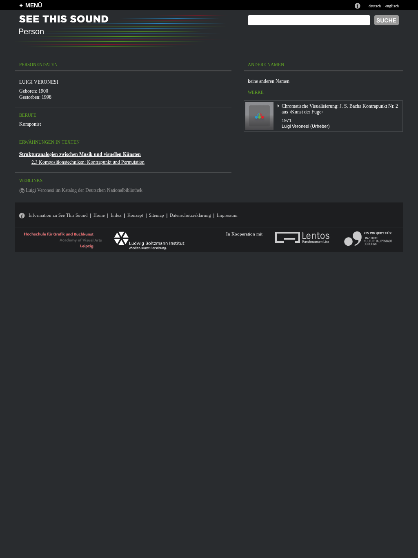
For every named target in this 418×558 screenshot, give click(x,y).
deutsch (375, 6)
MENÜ (33, 5)
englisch (392, 6)
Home (99, 215)
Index (116, 215)
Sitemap (156, 215)
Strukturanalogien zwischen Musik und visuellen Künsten (80, 154)
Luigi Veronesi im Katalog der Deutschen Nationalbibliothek (84, 190)
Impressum (227, 215)
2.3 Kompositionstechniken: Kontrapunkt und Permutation (88, 161)
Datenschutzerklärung (190, 215)
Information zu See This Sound (58, 215)
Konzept (135, 215)
